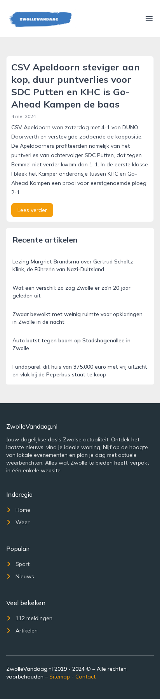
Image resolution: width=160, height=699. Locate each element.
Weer (23, 522)
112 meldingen (34, 618)
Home (23, 509)
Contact (85, 676)
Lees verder (32, 210)
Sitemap (59, 676)
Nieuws (25, 576)
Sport (23, 564)
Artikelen (27, 630)
